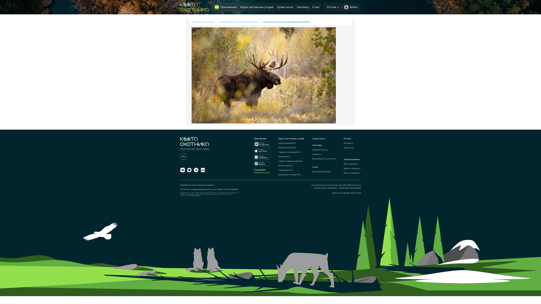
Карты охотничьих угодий (256, 7)
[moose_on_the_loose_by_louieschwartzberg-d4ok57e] (264, 75)
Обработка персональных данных (197, 185)
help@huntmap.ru (262, 172)
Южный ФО (284, 156)
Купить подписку (352, 168)
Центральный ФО (287, 143)
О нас (316, 7)
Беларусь (348, 143)
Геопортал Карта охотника (203, 22)
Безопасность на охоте (324, 158)
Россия (347, 138)
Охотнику (303, 7)
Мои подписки (351, 164)
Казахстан (349, 147)
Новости (316, 154)
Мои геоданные (352, 173)
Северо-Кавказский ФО (290, 161)
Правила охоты (320, 149)
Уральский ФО (285, 165)
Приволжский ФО (287, 147)
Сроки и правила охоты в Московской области (238, 22)
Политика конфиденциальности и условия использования (209, 189)
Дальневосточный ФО (289, 174)
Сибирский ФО (285, 170)
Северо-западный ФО (289, 152)
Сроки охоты (285, 7)
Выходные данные (321, 171)
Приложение (228, 7)
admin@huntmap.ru (352, 185)
